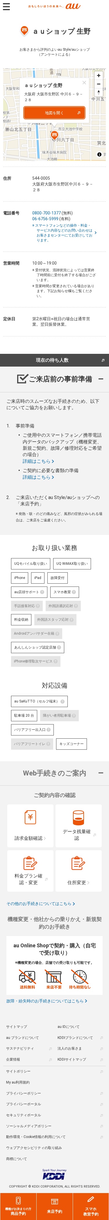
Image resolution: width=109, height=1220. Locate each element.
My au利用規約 (18, 1082)
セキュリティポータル (23, 1115)
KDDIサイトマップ (72, 1059)
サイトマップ (16, 1027)
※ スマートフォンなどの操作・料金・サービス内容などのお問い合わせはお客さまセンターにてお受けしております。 (64, 232)
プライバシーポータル (23, 1104)
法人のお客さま (70, 1048)
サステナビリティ (20, 1048)
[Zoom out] (98, 84)
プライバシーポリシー (23, 1093)
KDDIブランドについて (75, 1038)
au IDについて (69, 1027)
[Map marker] (55, 136)
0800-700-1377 (46, 213)
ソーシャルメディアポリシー (28, 1126)
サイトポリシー (18, 1071)
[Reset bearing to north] (98, 92)
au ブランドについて (22, 1038)
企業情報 (13, 1059)
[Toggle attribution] (99, 154)
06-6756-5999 (45, 218)
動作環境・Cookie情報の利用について (36, 1137)
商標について (16, 1159)
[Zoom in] (98, 75)
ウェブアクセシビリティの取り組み (34, 1148)
